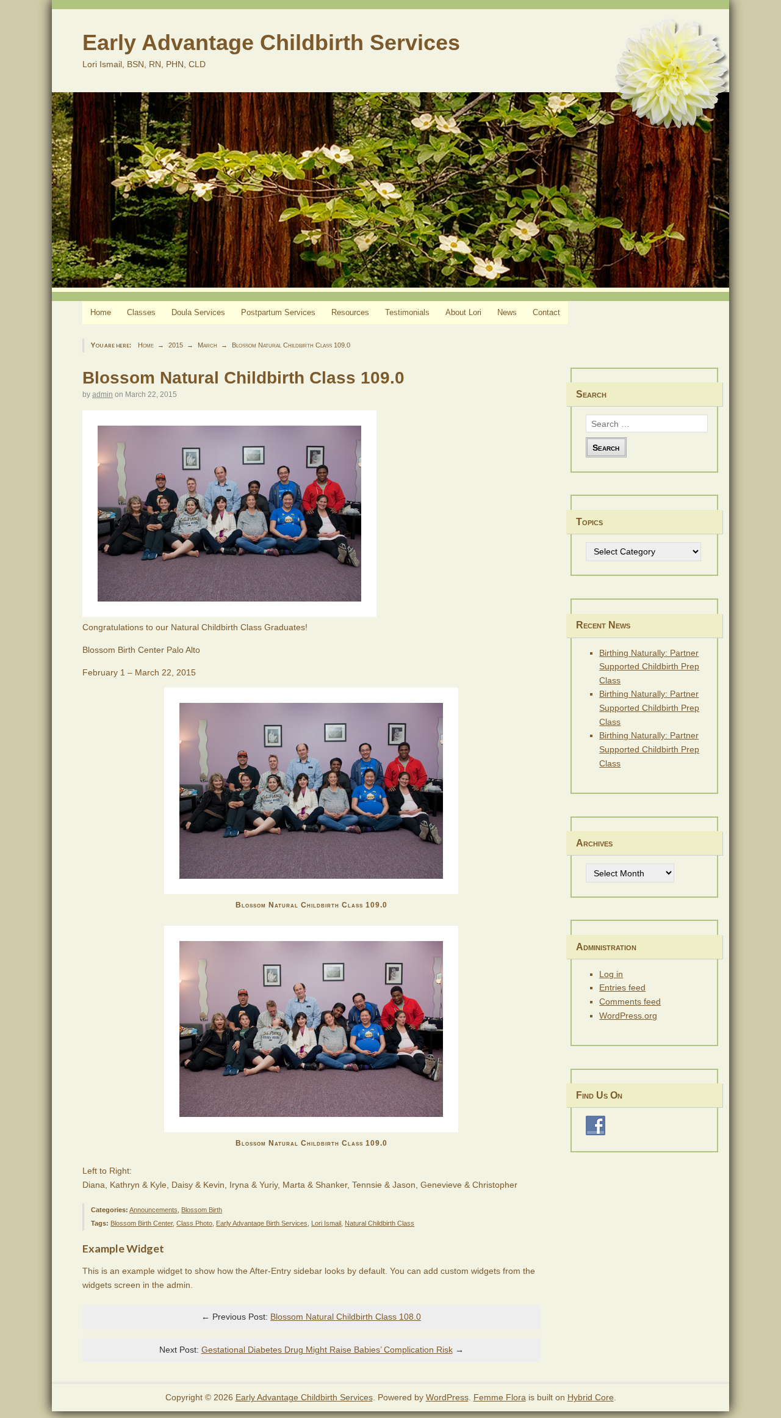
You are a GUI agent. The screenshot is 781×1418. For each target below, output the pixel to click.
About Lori (463, 312)
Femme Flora (499, 1397)
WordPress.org (628, 1015)
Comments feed (630, 1001)
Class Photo (194, 1223)
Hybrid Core (590, 1397)
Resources (350, 312)
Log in (611, 974)
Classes (141, 312)
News (507, 312)
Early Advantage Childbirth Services (271, 42)
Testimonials (407, 312)
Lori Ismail (326, 1223)
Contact (546, 312)
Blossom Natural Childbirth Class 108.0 (345, 1317)
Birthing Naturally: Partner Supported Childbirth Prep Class (649, 666)
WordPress (447, 1397)
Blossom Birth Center (141, 1223)
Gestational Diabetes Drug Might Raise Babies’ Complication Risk (327, 1349)
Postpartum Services (278, 312)
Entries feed (622, 987)
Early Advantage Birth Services (262, 1223)
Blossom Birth (201, 1209)
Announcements (153, 1209)
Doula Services (198, 312)
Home (100, 312)
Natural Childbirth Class (379, 1223)
